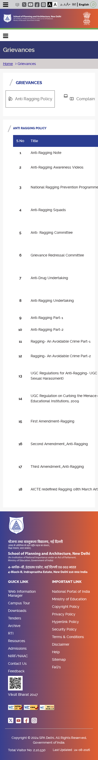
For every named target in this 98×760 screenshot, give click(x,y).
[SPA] (32, 18)
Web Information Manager (22, 593)
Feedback (16, 671)
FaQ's (56, 667)
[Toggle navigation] (5, 5)
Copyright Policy (65, 607)
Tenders (14, 618)
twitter (24, 4)
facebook (37, 4)
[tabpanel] (49, 313)
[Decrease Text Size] (61, 5)
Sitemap (59, 659)
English (84, 4)
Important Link (67, 582)
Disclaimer (60, 644)
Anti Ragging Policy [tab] (31, 98)
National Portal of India (71, 591)
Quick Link (18, 582)
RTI (11, 633)
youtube (30, 4)
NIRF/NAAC (18, 656)
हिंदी (74, 4)
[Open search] (93, 5)
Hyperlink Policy (65, 622)
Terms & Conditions (68, 637)
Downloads (17, 611)
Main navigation (6, 34)
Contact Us (17, 664)
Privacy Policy (63, 614)
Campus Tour (19, 603)
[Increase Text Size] (68, 5)
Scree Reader (17, 4)
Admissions (17, 648)
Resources (16, 641)
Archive (14, 626)
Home (8, 64)
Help (56, 652)
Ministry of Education (69, 599)
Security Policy (64, 629)
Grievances (26, 64)
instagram (43, 4)
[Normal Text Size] (65, 5)
